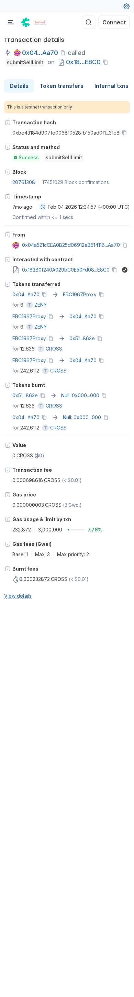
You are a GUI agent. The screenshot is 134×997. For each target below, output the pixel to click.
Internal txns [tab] (111, 85)
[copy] (64, 52)
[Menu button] (11, 22)
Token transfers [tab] (61, 85)
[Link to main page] (26, 22)
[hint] (7, 122)
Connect (114, 22)
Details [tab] (19, 85)
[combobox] (43, 207)
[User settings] (126, 6)
